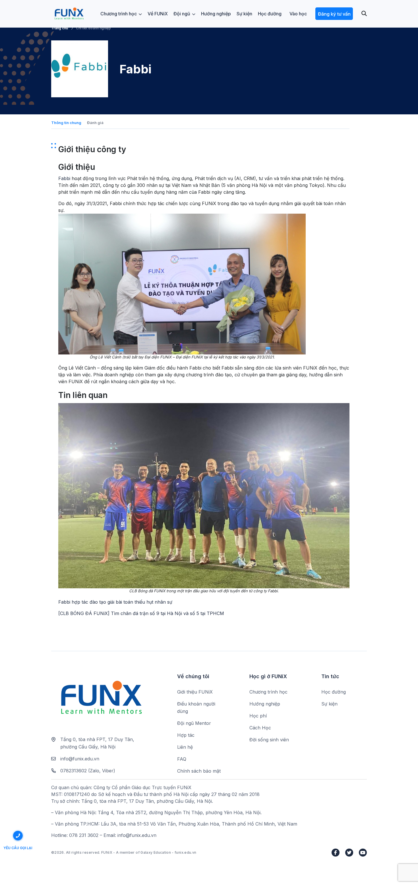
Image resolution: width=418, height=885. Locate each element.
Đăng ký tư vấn (334, 14)
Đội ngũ (181, 13)
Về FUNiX (158, 13)
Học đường (270, 13)
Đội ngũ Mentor (194, 723)
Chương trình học (118, 13)
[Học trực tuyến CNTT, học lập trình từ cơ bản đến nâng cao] (69, 14)
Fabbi (64, 178)
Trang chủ (59, 28)
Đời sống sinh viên (269, 739)
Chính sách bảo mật (199, 771)
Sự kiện (244, 13)
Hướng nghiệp (216, 13)
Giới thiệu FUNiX (195, 692)
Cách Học (260, 728)
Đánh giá (95, 122)
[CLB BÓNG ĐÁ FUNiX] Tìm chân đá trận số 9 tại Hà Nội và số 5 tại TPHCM (141, 613)
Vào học (298, 13)
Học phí (258, 716)
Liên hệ (185, 747)
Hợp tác (185, 735)
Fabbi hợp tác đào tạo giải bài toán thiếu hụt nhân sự (115, 602)
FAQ (181, 759)
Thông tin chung (66, 122)
